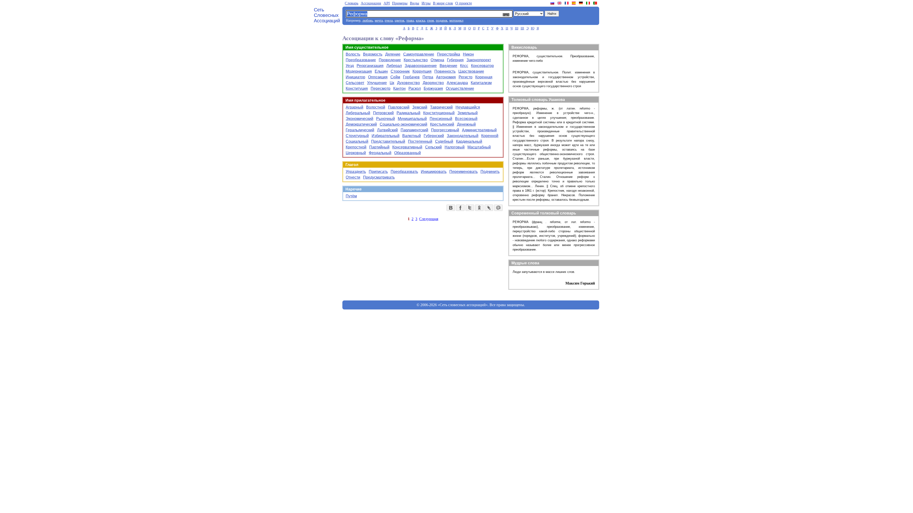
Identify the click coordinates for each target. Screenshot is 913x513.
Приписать (378, 172)
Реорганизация (370, 66)
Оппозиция (378, 77)
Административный (479, 130)
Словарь (351, 3)
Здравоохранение (421, 66)
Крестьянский (442, 124)
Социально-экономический (403, 124)
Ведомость (372, 54)
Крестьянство (416, 60)
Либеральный (358, 113)
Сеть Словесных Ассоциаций (327, 15)
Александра (457, 83)
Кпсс (464, 66)
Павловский (398, 107)
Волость (353, 54)
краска (420, 20)
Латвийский (387, 130)
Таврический (441, 107)
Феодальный (380, 153)
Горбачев (411, 77)
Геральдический (360, 130)
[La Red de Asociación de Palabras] (574, 3)
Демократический (361, 124)
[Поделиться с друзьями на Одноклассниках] (479, 207)
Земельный (467, 113)
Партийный (379, 147)
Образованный (407, 153)
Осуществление (460, 88)
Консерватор (482, 66)
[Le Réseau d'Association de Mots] (567, 3)
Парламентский (414, 130)
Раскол (414, 88)
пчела (389, 20)
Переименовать (463, 172)
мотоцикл (456, 20)
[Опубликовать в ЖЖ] (489, 207)
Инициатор (355, 77)
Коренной (489, 136)
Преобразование (361, 60)
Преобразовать (404, 172)
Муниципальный (412, 119)
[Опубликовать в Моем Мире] (498, 207)
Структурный (357, 136)
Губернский (434, 136)
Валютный (411, 136)
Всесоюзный (466, 119)
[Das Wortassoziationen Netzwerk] (581, 3)
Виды (414, 3)
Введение (448, 66)
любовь (367, 20)
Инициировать (434, 172)
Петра (428, 77)
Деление (392, 54)
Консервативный (407, 147)
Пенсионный (441, 119)
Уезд (350, 66)
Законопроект (478, 60)
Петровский (383, 113)
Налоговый (455, 147)
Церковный (356, 153)
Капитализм (481, 83)
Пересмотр (380, 88)
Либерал (394, 66)
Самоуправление (418, 54)
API (387, 3)
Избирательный (385, 136)
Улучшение (377, 83)
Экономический (359, 119)
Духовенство (408, 83)
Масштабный (479, 147)
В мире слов (443, 3)
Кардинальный (469, 141)
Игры (426, 3)
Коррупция (422, 71)
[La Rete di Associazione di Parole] (588, 3)
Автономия (446, 77)
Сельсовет (355, 83)
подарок (441, 20)
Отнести (353, 177)
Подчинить (490, 172)
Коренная (483, 77)
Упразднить (356, 172)
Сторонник (400, 71)
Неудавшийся (468, 107)
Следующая (428, 219)
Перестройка (448, 54)
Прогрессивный (445, 130)
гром (430, 20)
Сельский (433, 147)
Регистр (465, 77)
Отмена (437, 60)
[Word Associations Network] (560, 3)
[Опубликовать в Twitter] (470, 207)
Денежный (466, 124)
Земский (419, 107)
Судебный (444, 141)
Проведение (390, 60)
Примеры (400, 3)
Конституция (357, 88)
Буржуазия (433, 88)
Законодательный (462, 136)
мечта (379, 20)
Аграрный (354, 107)
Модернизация (359, 71)
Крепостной (356, 147)
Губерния (455, 60)
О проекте (463, 3)
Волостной (375, 107)
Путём (351, 196)
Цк (392, 83)
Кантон (399, 88)
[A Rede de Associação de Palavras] (595, 3)
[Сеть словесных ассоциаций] (552, 3)
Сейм (395, 77)
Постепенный (420, 141)
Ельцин (381, 71)
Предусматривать (379, 177)
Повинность (445, 71)
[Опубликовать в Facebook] (460, 207)
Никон (468, 54)
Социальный (357, 141)
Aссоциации (371, 3)
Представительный (388, 141)
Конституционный (439, 113)
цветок (399, 20)
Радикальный (408, 113)
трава (410, 20)
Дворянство (433, 83)
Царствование (471, 71)
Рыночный (385, 119)
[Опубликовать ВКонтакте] (451, 207)
